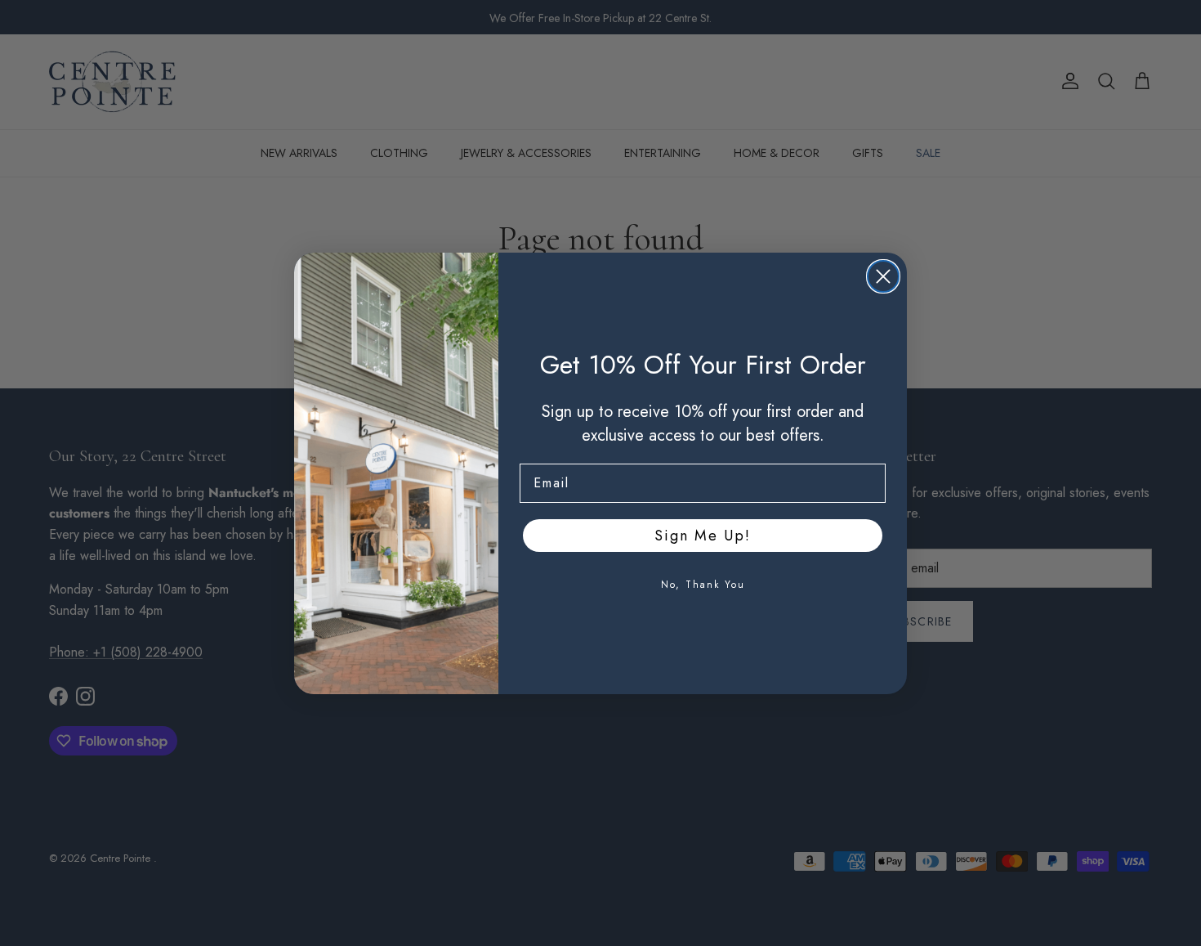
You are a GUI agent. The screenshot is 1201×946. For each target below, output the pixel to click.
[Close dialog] (883, 276)
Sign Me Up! (702, 535)
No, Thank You (703, 584)
